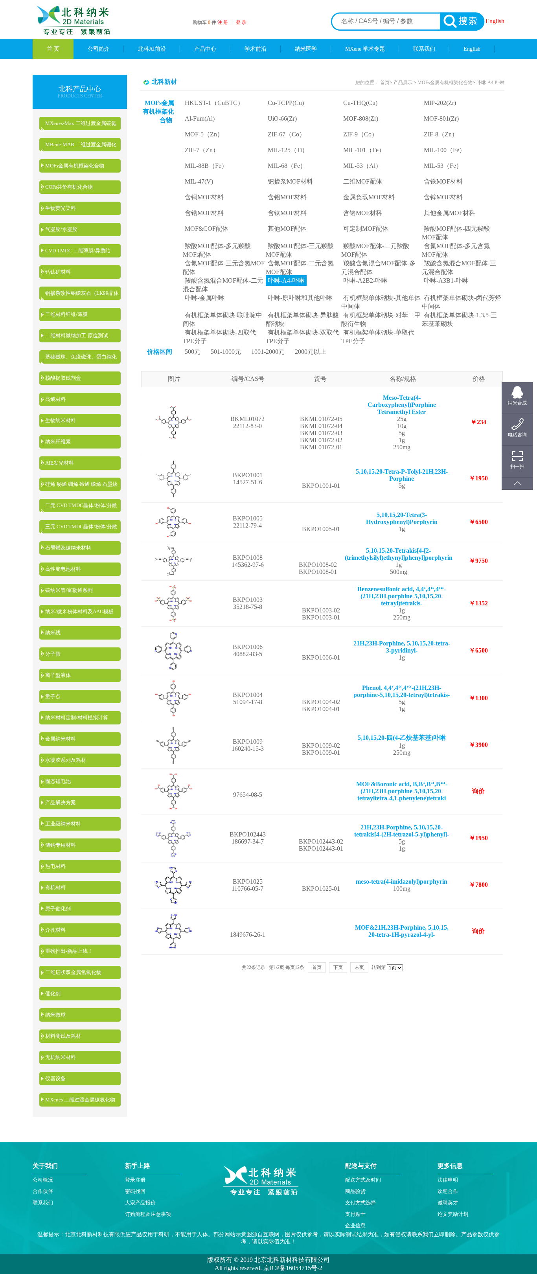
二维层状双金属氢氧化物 (73, 972)
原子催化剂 (58, 909)
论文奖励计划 (453, 1214)
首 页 (53, 49)
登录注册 (135, 1180)
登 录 (241, 22)
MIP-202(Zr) (440, 102)
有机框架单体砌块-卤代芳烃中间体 (461, 302)
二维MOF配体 (362, 181)
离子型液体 (58, 675)
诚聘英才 (448, 1203)
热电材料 (55, 866)
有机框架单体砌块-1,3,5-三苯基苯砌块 (459, 319)
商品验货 (355, 1191)
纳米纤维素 (58, 442)
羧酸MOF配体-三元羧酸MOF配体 (300, 250)
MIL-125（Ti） (288, 150)
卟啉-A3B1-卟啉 (446, 280)
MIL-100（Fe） (444, 150)
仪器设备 (55, 1078)
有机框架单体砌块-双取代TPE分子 (302, 336)
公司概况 (43, 1180)
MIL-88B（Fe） (206, 165)
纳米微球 (55, 1015)
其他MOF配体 (287, 228)
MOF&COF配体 (206, 228)
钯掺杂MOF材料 (290, 181)
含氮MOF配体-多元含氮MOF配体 (456, 250)
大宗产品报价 (140, 1203)
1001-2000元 (268, 351)
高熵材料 (55, 399)
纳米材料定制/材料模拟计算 (76, 718)
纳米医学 (306, 49)
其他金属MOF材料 (449, 213)
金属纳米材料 (60, 739)
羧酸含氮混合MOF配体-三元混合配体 (459, 267)
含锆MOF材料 (204, 213)
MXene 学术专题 (365, 49)
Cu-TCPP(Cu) (286, 102)
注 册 (222, 22)
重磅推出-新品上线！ (69, 951)
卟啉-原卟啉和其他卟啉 (300, 297)
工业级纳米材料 (63, 824)
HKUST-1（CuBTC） (214, 102)
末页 (359, 967)
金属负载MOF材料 (369, 197)
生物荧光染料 (60, 208)
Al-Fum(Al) (200, 118)
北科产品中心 (80, 89)
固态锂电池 (58, 781)
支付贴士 (355, 1214)
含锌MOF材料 (443, 197)
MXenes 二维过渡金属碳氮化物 (80, 1100)
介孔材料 (55, 930)
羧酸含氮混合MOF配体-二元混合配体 (223, 284)
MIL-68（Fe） (287, 165)
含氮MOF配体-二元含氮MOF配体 (300, 267)
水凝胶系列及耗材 (65, 760)
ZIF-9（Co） (360, 134)
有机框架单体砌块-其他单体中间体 (381, 302)
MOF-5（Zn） (204, 134)
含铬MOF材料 (362, 213)
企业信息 (355, 1225)
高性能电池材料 (63, 569)
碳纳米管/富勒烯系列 (69, 590)
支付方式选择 (360, 1203)
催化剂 (53, 993)
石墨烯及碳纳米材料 (68, 548)
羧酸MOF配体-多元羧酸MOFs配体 (217, 250)
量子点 (53, 696)
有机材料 (55, 887)
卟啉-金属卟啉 (204, 297)
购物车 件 (205, 22)
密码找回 (135, 1191)
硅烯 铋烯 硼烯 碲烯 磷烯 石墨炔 (81, 484)
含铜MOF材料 (204, 197)
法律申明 (448, 1180)
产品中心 (205, 49)
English (495, 21)
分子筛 (53, 654)
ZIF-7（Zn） (202, 150)
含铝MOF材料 (287, 197)
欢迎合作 (448, 1191)
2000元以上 (310, 351)
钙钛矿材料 (58, 272)
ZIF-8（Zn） (441, 134)
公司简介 (99, 49)
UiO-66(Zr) (282, 118)
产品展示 (402, 82)
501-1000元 (226, 351)
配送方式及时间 (363, 1180)
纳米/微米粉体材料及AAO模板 (79, 611)
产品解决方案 (60, 802)
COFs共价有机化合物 (69, 187)
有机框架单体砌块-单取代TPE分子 (377, 336)
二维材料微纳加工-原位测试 (76, 335)
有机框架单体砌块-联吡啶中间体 (222, 319)
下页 (338, 967)
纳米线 (53, 633)
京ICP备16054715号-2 (292, 1268)
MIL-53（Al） (362, 165)
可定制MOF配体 (365, 228)
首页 (385, 82)
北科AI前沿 (152, 49)
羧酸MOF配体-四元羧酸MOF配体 (456, 233)
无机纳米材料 (60, 1057)
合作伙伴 (43, 1191)
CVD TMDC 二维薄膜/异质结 (77, 251)
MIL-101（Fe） (364, 150)
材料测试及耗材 (63, 1036)
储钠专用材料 (60, 845)
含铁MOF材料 (443, 181)
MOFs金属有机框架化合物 (74, 166)
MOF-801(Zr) (441, 118)
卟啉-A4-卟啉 (490, 82)
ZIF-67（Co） (286, 134)
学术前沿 (256, 49)
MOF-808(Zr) (360, 118)
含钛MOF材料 (287, 213)
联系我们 (424, 49)
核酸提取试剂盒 (63, 378)
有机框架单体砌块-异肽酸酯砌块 (302, 319)
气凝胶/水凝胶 (61, 229)
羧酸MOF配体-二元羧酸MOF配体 (375, 250)
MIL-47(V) (199, 181)
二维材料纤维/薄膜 (66, 314)
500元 (192, 351)
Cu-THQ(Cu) (360, 102)
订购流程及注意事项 (148, 1214)
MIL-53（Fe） (443, 165)
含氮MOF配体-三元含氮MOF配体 (224, 267)
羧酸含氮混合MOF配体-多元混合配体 (378, 267)
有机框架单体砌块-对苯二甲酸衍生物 (381, 319)
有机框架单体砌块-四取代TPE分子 (219, 336)
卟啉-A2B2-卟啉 (365, 280)
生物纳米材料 (60, 420)
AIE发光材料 (59, 463)
